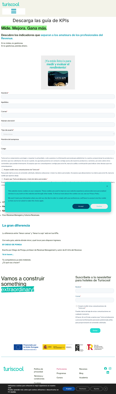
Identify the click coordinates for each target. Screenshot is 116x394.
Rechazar (82, 389)
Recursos (83, 369)
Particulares (62, 369)
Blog (81, 373)
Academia (83, 377)
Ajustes (96, 389)
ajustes (13, 392)
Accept (81, 206)
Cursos (60, 377)
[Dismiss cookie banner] (107, 186)
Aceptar (69, 389)
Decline (99, 206)
